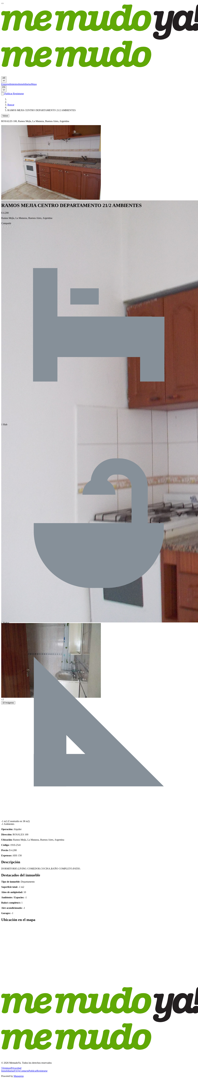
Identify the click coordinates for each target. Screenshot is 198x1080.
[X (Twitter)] (5, 226)
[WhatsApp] (10, 226)
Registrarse (18, 93)
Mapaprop (19, 1076)
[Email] (12, 226)
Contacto (24, 1071)
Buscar (10, 104)
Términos (6, 1068)
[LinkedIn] (7, 226)
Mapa (34, 84)
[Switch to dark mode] (2, 93)
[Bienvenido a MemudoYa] (2, 3)
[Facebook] (2, 226)
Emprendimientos (9, 84)
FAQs (17, 1071)
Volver (5, 116)
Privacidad (16, 1068)
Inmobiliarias (24, 84)
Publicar (8, 93)
